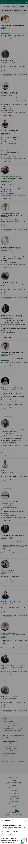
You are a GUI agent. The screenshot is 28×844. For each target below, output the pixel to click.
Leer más (12, 842)
